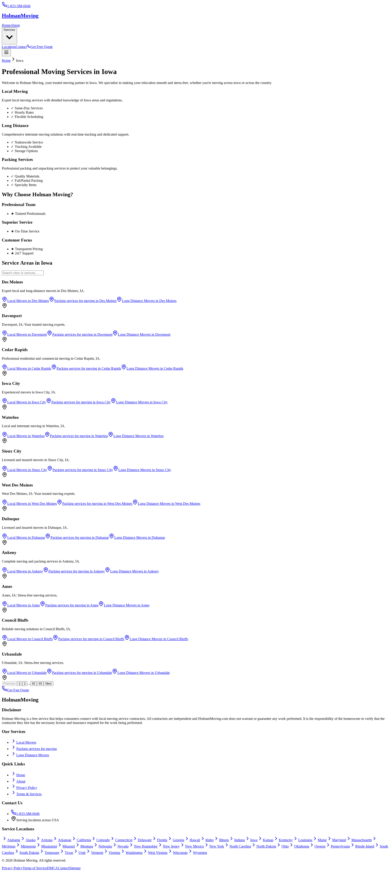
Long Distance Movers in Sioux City (144, 470)
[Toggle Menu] (6, 52)
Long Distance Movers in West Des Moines (169, 503)
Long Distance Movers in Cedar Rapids (154, 368)
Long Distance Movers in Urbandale (143, 673)
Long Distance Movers (32, 755)
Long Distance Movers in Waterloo (138, 436)
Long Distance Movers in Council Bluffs (159, 639)
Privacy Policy (26, 788)
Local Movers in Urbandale (27, 673)
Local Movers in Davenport (27, 334)
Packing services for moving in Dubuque (79, 537)
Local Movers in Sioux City (27, 470)
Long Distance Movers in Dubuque (139, 537)
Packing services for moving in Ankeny (76, 571)
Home (6, 25)
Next (48, 683)
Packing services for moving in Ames (71, 605)
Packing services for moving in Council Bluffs (91, 639)
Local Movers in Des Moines (28, 301)
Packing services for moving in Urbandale (82, 673)
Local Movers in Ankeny (25, 571)
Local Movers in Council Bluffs (30, 639)
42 (33, 683)
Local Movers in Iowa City (26, 402)
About (15, 25)
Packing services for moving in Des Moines (85, 301)
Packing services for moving (36, 749)
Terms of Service (35, 868)
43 (40, 683)
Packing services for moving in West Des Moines (97, 503)
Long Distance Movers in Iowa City (142, 402)
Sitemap (75, 868)
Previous (9, 683)
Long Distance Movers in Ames (126, 605)
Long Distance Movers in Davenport (144, 334)
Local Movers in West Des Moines (32, 503)
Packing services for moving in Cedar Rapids (89, 368)
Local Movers (26, 742)
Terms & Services (29, 794)
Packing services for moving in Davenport (82, 334)
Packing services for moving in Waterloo (79, 436)
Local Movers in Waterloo (26, 436)
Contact (21, 47)
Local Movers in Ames (23, 605)
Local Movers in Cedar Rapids (29, 368)
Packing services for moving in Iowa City (81, 402)
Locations (9, 47)
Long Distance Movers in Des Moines (149, 301)
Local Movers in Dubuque (26, 537)
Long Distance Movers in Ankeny (134, 571)
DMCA (52, 868)
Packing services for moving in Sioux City (82, 470)
